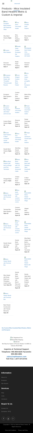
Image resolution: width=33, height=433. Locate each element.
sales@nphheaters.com (16, 357)
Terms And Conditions (10, 430)
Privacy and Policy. (23, 430)
